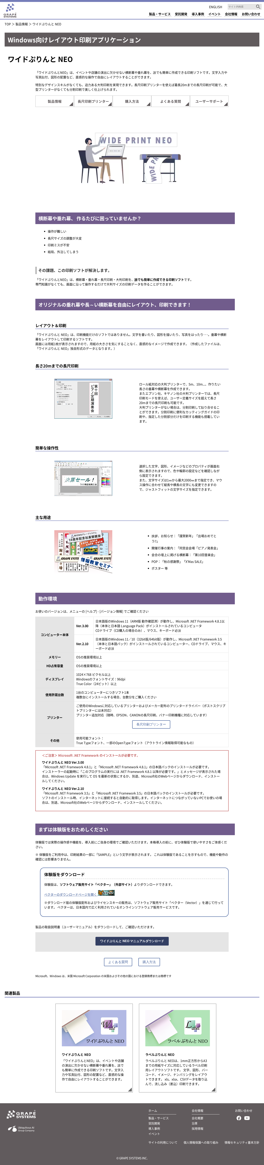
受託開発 (154, 1123)
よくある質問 (170, 101)
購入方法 (132, 101)
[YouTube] (247, 1118)
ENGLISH (215, 6)
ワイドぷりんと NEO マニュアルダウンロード (132, 941)
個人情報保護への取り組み (201, 1142)
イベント (154, 1134)
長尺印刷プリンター (93, 101)
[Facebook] (239, 1119)
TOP (8, 24)
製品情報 (21, 24)
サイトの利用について (162, 1142)
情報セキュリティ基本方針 (242, 1142)
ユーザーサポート (209, 101)
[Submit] (258, 7)
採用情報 (197, 1128)
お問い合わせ (243, 1110)
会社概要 (197, 1118)
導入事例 (154, 1128)
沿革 (195, 1123)
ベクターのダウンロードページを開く (71, 894)
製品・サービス (158, 1118)
